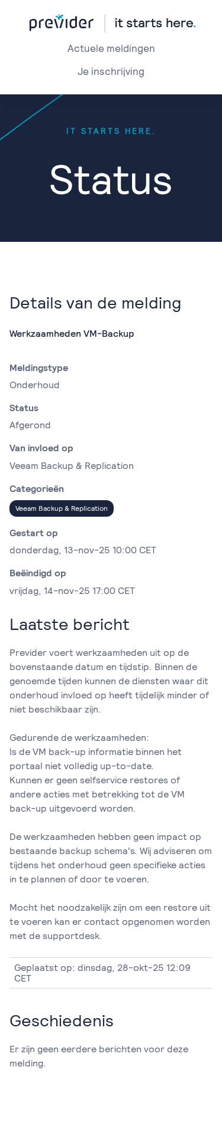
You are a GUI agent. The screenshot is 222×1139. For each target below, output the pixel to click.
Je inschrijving (111, 71)
